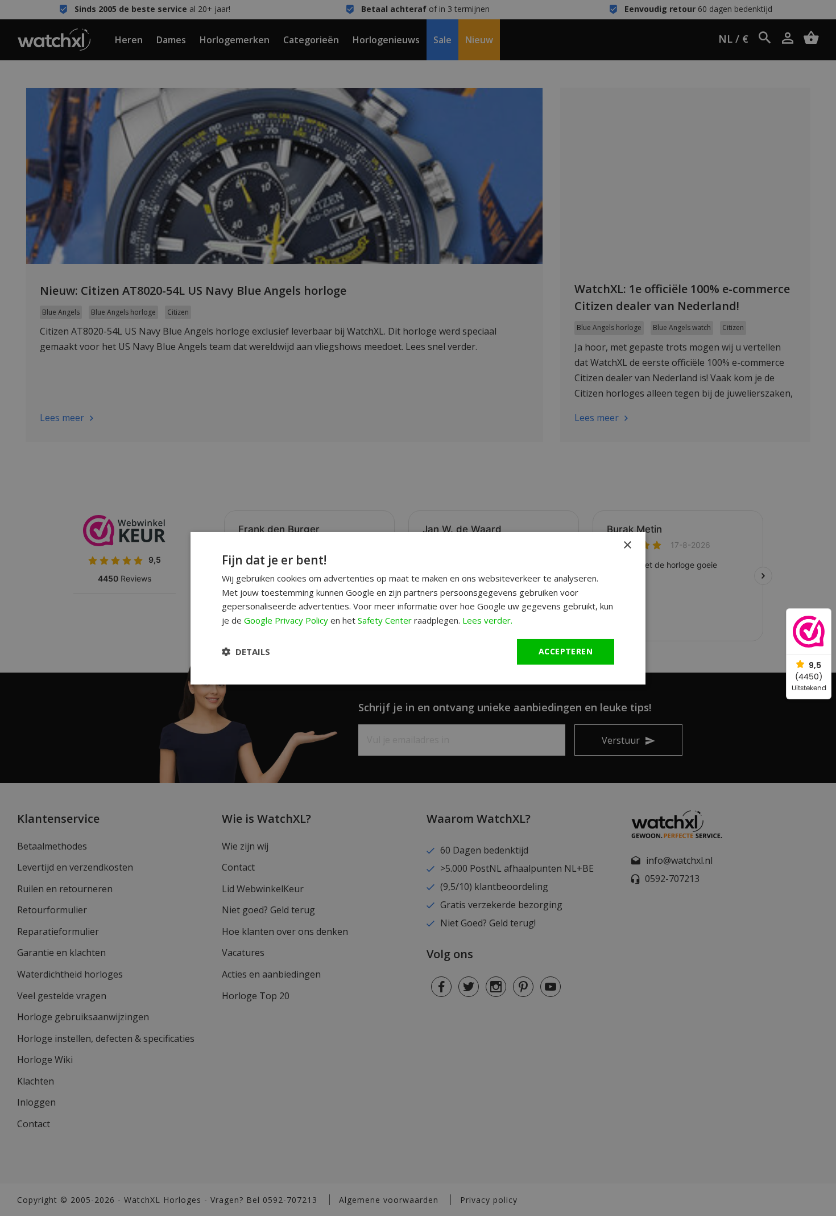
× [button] (627, 545)
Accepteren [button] (566, 651)
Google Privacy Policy (286, 620)
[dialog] (418, 607)
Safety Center (385, 620)
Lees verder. (487, 620)
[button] (246, 651)
